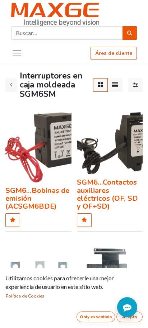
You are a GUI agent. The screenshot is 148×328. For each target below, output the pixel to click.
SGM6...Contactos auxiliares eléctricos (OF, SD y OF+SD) (107, 194)
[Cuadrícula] (100, 85)
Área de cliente (113, 53)
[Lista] (114, 85)
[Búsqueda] (129, 33)
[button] (12, 220)
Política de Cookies (25, 296)
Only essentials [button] (96, 317)
